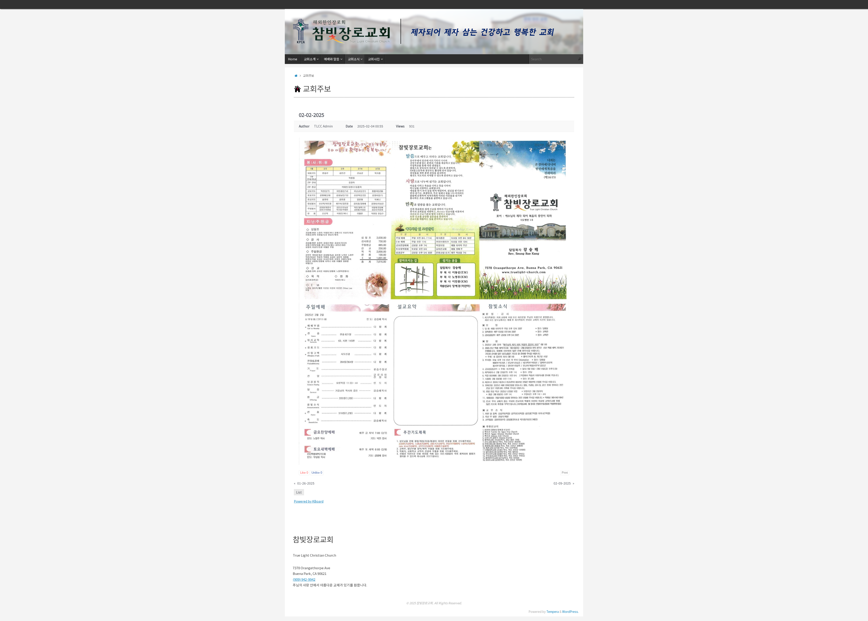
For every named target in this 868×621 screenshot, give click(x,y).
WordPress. (570, 611)
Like (304, 472)
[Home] (296, 75)
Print (565, 472)
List (299, 492)
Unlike (316, 472)
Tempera (552, 611)
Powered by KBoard (308, 501)
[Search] (579, 59)
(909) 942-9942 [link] (304, 579)
